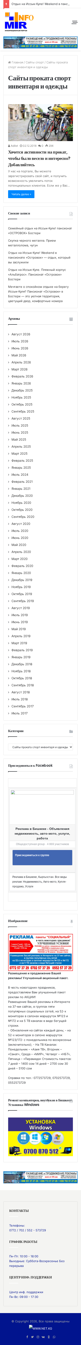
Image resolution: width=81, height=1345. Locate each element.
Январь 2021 (20, 488)
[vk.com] (43, 1337)
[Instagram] (37, 1337)
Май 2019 (18, 629)
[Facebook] (27, 1337)
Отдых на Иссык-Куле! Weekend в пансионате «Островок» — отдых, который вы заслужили (39, 257)
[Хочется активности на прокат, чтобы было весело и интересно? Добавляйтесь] (40, 122)
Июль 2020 (19, 531)
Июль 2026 (19, 341)
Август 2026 (20, 334)
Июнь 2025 (19, 432)
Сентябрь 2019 (22, 601)
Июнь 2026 (19, 348)
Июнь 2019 (19, 622)
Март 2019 (19, 643)
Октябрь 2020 (22, 510)
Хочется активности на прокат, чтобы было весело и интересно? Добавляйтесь (39, 158)
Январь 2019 (21, 657)
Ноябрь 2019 (21, 587)
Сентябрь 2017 (22, 706)
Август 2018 (20, 692)
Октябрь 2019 (21, 594)
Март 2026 (19, 369)
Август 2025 (20, 418)
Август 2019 (20, 608)
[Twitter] (32, 1337)
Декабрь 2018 (21, 664)
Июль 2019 (19, 615)
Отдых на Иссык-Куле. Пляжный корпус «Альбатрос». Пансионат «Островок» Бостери (37, 274)
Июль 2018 (19, 699)
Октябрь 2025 (21, 404)
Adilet (14, 145)
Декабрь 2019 (21, 580)
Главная (17, 62)
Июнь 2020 (19, 538)
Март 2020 (19, 559)
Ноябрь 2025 (21, 397)
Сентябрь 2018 (22, 685)
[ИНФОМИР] (19, 22)
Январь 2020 (21, 573)
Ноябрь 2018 (21, 671)
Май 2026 (18, 355)
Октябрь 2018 (21, 678)
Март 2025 (19, 453)
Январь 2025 (21, 467)
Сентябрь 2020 (22, 517)
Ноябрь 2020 (21, 502)
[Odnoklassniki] (48, 1337)
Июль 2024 (19, 474)
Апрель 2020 (21, 552)
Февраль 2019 (22, 650)
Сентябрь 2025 (22, 411)
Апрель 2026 (21, 362)
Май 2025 (18, 439)
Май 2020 (18, 545)
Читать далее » (21, 194)
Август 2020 (20, 524)
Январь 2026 (21, 383)
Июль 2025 (19, 425)
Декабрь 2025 (22, 390)
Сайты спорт (35, 62)
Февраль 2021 (22, 481)
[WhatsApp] (54, 1337)
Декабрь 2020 (22, 495)
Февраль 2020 (22, 566)
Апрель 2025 (21, 446)
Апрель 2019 (21, 636)
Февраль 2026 (22, 376)
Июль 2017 (19, 713)
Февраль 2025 (22, 460)
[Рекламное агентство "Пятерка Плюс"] (40, 1177)
